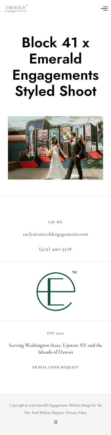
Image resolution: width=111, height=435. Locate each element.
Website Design (80, 405)
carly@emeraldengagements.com (55, 234)
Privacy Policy (77, 412)
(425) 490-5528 (55, 249)
